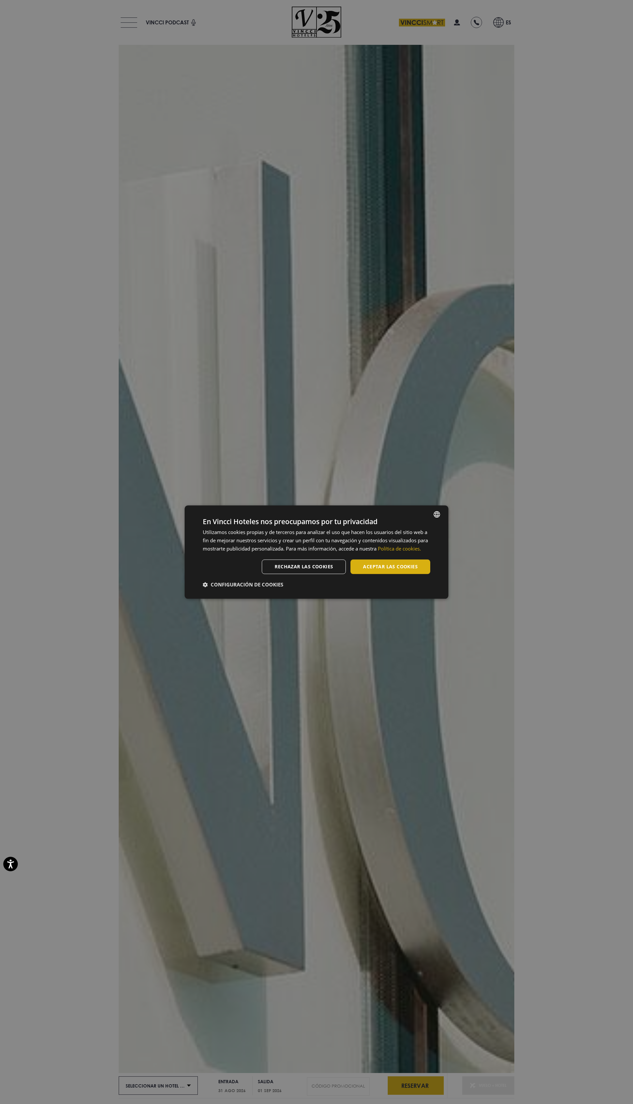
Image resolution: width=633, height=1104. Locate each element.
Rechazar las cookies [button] (304, 566)
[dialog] (316, 552)
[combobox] (437, 514)
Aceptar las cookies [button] (390, 566)
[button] (243, 585)
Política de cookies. (399, 548)
